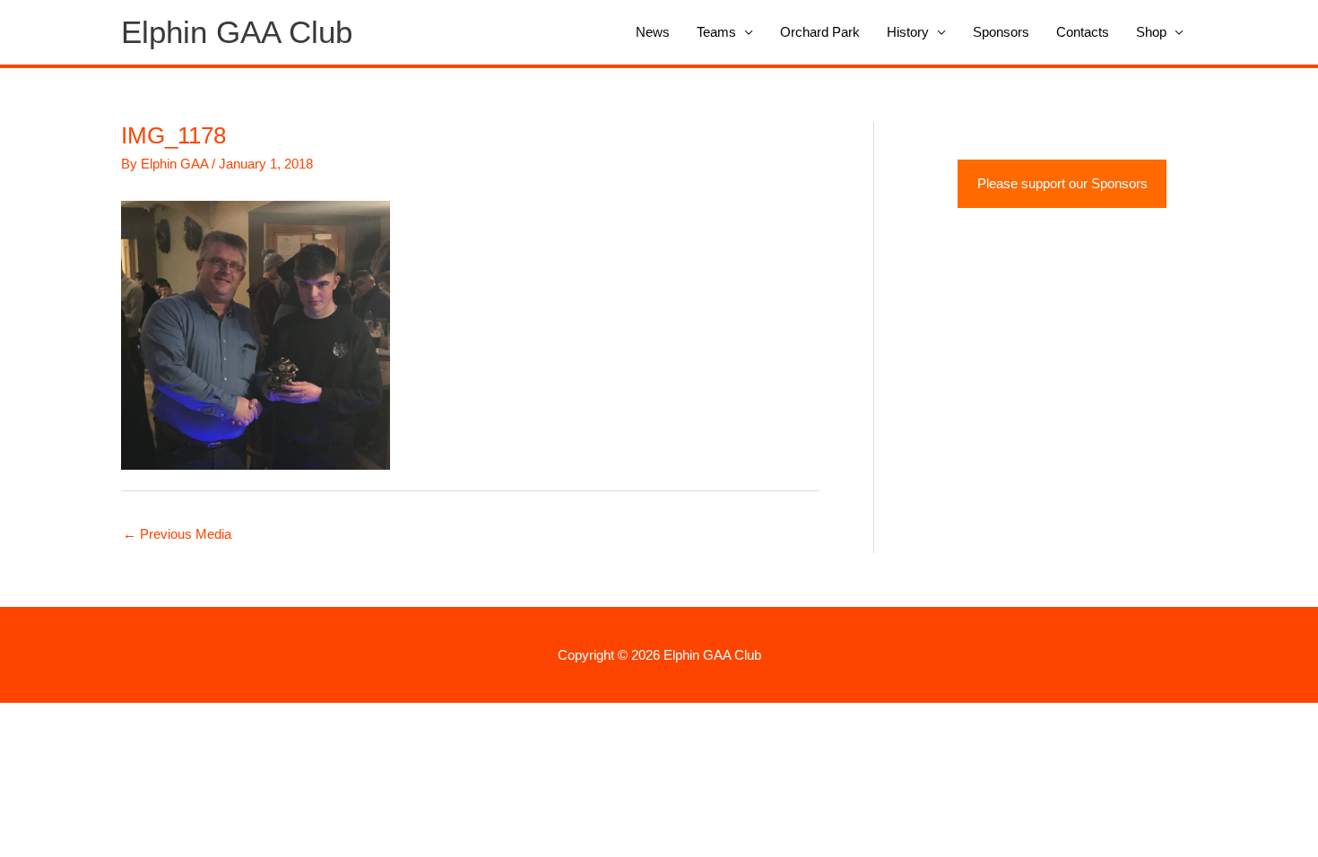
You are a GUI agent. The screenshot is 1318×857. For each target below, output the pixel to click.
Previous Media (177, 533)
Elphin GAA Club (236, 31)
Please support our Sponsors (1062, 183)
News (653, 31)
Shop (1151, 31)
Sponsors (1001, 31)
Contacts (1082, 31)
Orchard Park (820, 31)
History (908, 31)
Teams (716, 31)
